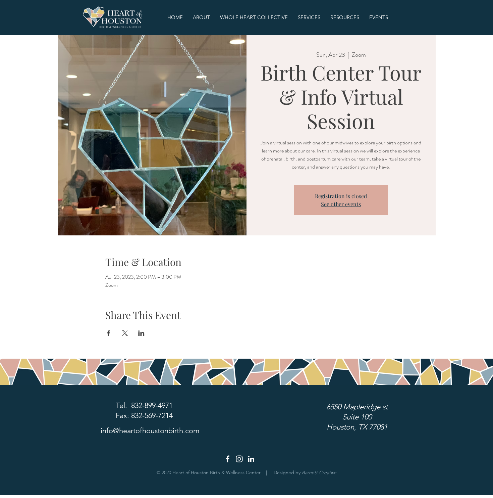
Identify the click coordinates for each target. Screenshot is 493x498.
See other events (341, 204)
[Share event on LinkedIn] (141, 333)
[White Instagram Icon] (239, 458)
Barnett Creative (319, 472)
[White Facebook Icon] (227, 458)
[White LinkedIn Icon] (251, 458)
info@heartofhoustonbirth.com (150, 430)
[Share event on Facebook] (108, 333)
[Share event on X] (125, 333)
